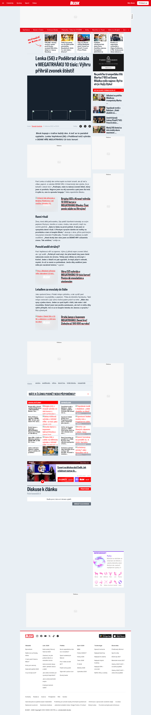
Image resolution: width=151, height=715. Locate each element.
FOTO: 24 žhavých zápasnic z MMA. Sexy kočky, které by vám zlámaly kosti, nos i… (67, 430)
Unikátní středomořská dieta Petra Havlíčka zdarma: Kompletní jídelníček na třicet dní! (100, 48)
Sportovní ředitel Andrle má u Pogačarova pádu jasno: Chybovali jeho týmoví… (66, 420)
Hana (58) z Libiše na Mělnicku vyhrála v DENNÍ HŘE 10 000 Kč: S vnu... (34, 440)
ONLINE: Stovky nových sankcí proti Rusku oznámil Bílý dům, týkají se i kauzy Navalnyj (51, 47)
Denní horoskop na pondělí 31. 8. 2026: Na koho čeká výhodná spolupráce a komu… (67, 441)
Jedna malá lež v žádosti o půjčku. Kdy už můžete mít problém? (34, 450)
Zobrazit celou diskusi (81, 504)
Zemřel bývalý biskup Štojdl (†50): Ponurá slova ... (114, 120)
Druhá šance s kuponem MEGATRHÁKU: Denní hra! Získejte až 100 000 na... (34, 430)
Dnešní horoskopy (100, 553)
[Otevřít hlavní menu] (3, 3)
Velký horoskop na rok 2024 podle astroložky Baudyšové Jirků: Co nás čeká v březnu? (67, 47)
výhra (54, 383)
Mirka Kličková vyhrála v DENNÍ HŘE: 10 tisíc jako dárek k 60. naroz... (34, 419)
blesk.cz (79, 413)
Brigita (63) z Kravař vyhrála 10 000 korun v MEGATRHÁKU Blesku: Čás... (34, 409)
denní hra (61, 383)
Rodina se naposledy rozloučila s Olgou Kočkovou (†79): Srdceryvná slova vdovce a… (116, 47)
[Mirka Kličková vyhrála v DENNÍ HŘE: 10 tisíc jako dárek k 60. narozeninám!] (50, 420)
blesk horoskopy (81, 444)
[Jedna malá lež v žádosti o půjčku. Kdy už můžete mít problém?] (50, 451)
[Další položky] (128, 30)
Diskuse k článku (42, 489)
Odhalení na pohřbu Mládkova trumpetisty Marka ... (114, 99)
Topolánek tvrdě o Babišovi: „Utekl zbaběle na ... (113, 110)
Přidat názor (85, 489)
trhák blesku (71, 383)
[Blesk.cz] (75, 3)
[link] (37, 636)
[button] (105, 636)
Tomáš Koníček (37, 126)
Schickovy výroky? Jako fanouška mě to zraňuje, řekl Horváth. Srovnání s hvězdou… (67, 451)
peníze (37, 383)
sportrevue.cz (81, 434)
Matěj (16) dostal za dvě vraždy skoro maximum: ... (114, 130)
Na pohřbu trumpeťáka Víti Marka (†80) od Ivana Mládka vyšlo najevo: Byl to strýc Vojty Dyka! (108, 79)
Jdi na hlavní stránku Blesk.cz (104, 90)
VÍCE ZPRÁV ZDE (84, 463)
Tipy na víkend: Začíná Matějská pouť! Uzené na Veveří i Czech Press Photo (83, 46)
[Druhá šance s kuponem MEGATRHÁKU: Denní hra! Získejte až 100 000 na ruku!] (50, 430)
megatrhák (81, 383)
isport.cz (79, 423)
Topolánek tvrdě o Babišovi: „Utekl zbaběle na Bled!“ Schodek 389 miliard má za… (67, 410)
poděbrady (46, 383)
